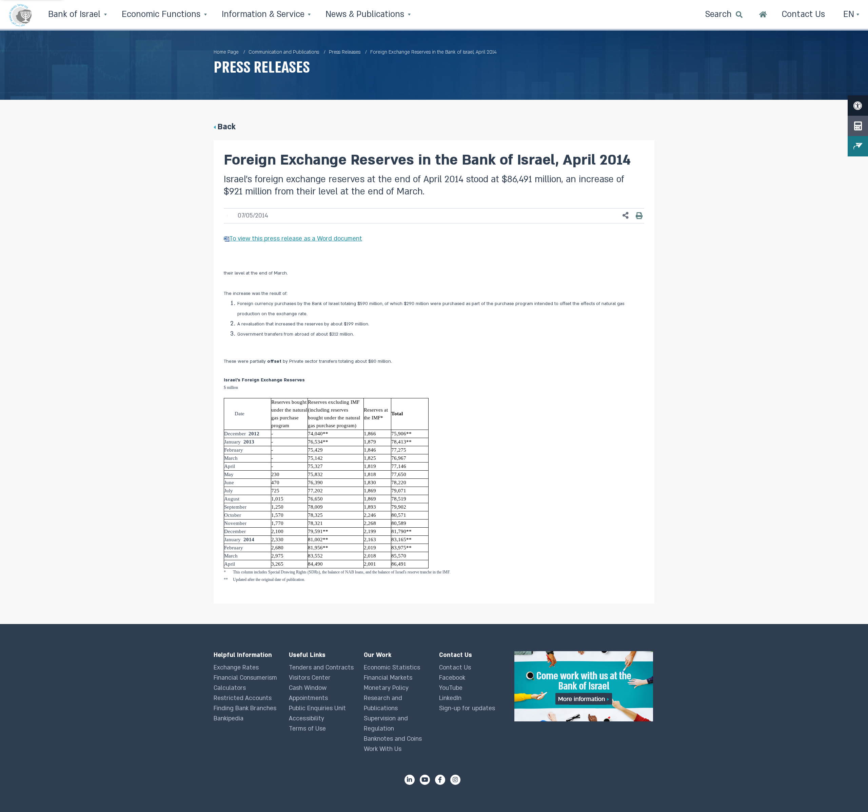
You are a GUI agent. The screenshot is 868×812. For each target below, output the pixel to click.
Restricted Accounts (243, 698)
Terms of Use (307, 729)
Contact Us (455, 668)
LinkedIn (450, 698)
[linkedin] (410, 780)
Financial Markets (388, 678)
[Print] (639, 215)
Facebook (452, 678)
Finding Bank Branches (245, 708)
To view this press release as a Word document (295, 239)
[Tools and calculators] (858, 126)
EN (849, 14)
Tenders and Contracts (321, 668)
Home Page (226, 52)
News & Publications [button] (366, 14)
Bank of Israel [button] (75, 14)
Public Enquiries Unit (317, 708)
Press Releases (344, 52)
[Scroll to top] (849, 793)
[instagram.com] (455, 780)
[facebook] (440, 780)
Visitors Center (310, 678)
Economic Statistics (392, 668)
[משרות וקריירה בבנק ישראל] (584, 686)
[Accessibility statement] (858, 105)
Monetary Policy (386, 688)
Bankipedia (228, 718)
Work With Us (382, 749)
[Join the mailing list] (858, 146)
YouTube (450, 688)
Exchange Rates (236, 668)
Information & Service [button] (264, 14)
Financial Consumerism (245, 678)
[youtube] (425, 780)
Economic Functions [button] (162, 14)
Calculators (230, 688)
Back (226, 126)
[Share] (625, 216)
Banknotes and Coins (393, 739)
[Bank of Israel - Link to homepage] (20, 15)
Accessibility (306, 718)
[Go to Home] (763, 15)
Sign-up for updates (467, 708)
